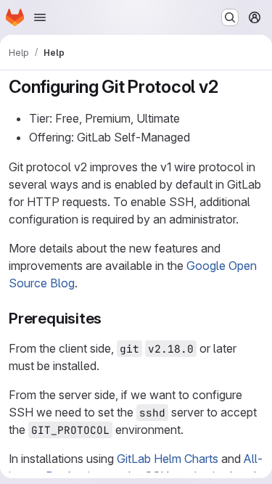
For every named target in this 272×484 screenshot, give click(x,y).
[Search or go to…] (230, 17)
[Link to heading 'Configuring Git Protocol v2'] (227, 86)
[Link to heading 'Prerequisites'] (110, 318)
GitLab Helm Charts (167, 458)
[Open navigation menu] (39, 17)
